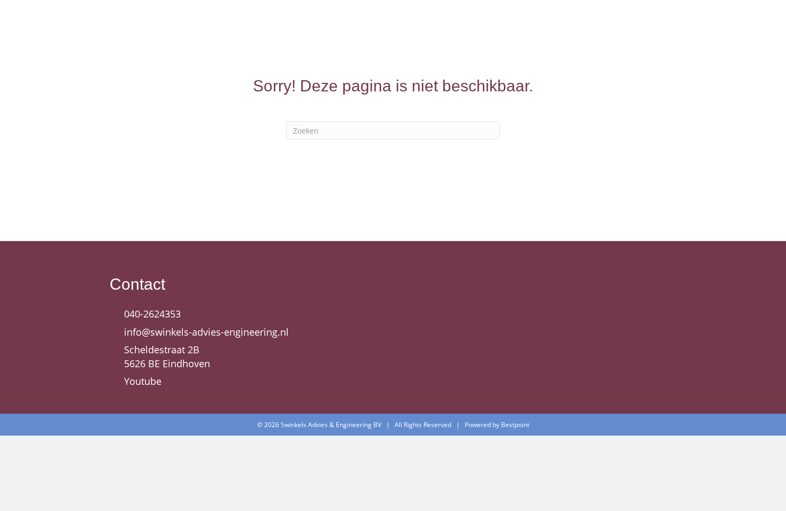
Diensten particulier (505, 31)
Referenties (594, 31)
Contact (652, 31)
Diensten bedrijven (399, 31)
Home (327, 31)
